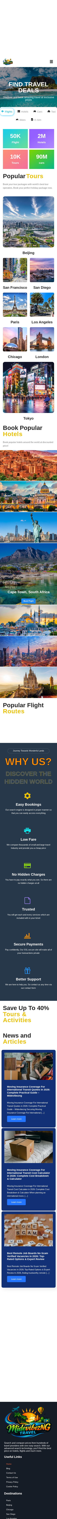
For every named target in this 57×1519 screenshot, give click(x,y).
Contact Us (11, 1473)
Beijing (28, 253)
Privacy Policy (12, 1482)
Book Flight (28, 601)
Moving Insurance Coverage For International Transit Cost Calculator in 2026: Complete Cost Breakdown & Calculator (28, 1174)
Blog (8, 1468)
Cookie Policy (12, 1486)
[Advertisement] (28, 28)
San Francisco (15, 287)
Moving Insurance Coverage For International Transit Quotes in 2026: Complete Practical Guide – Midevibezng (28, 1091)
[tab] (7, 111)
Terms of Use (12, 1477)
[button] (51, 62)
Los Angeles (42, 322)
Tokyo (28, 418)
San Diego (42, 287)
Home (8, 1464)
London (42, 357)
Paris (15, 322)
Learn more (16, 1119)
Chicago (15, 357)
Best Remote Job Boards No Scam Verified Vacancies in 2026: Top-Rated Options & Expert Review (27, 1256)
